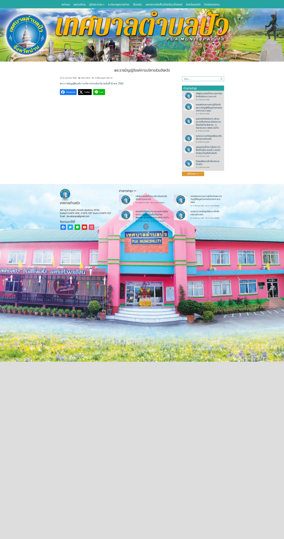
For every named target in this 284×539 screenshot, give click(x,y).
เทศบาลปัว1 (85, 78)
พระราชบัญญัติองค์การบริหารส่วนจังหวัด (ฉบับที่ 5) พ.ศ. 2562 (92, 83)
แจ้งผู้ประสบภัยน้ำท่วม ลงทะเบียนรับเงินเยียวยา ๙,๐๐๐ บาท (209, 94)
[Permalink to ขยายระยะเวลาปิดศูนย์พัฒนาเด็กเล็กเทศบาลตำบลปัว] (188, 138)
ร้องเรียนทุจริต (193, 4)
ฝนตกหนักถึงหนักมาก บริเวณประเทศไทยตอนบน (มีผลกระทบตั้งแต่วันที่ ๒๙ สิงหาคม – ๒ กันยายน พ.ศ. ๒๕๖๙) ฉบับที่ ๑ (208, 123)
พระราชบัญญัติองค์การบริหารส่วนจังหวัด (142, 70)
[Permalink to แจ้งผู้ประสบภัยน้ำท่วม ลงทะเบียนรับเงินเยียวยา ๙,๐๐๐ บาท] (188, 95)
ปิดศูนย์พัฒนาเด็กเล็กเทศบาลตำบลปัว (207, 162)
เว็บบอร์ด (137, 4)
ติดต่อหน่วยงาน (212, 4)
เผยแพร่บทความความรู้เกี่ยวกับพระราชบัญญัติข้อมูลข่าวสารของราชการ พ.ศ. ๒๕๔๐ (209, 107)
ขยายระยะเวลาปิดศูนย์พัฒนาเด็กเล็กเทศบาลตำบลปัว (209, 137)
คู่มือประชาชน (96, 4)
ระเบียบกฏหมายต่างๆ (118, 4)
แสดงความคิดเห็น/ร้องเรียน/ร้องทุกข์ (163, 4)
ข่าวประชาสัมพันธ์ (158, 202)
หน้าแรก (66, 4)
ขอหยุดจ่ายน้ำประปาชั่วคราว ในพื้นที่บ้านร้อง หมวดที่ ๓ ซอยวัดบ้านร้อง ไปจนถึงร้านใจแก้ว (208, 150)
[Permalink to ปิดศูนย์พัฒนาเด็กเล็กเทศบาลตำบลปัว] (188, 163)
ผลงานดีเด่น (80, 4)
